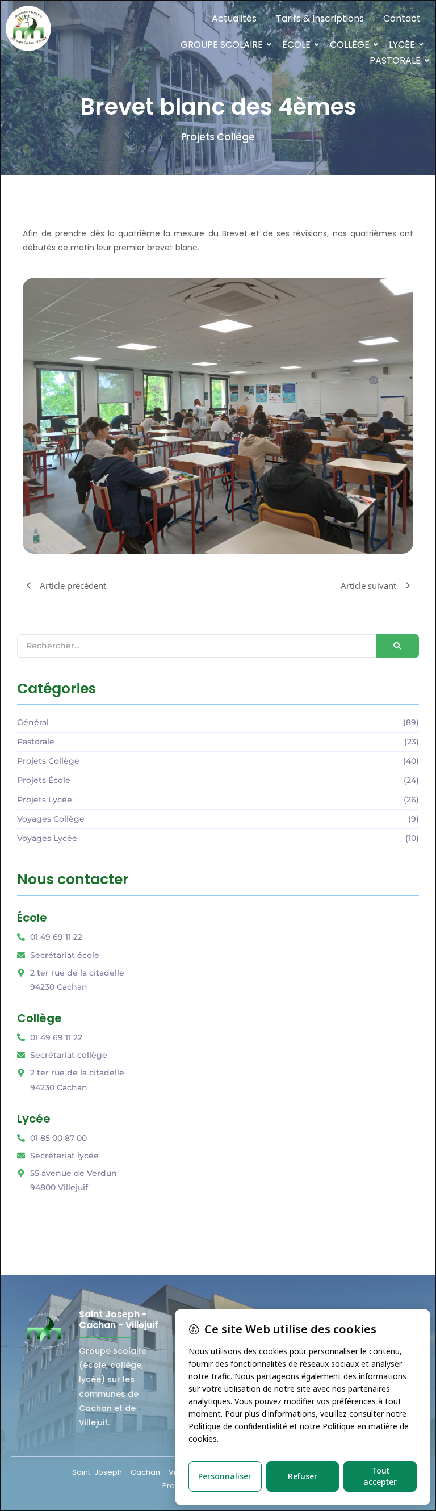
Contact (402, 18)
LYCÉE (402, 44)
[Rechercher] (397, 646)
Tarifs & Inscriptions (320, 18)
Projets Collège (218, 137)
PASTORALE (395, 60)
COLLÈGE (350, 44)
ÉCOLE (296, 44)
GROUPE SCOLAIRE (222, 44)
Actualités (234, 18)
